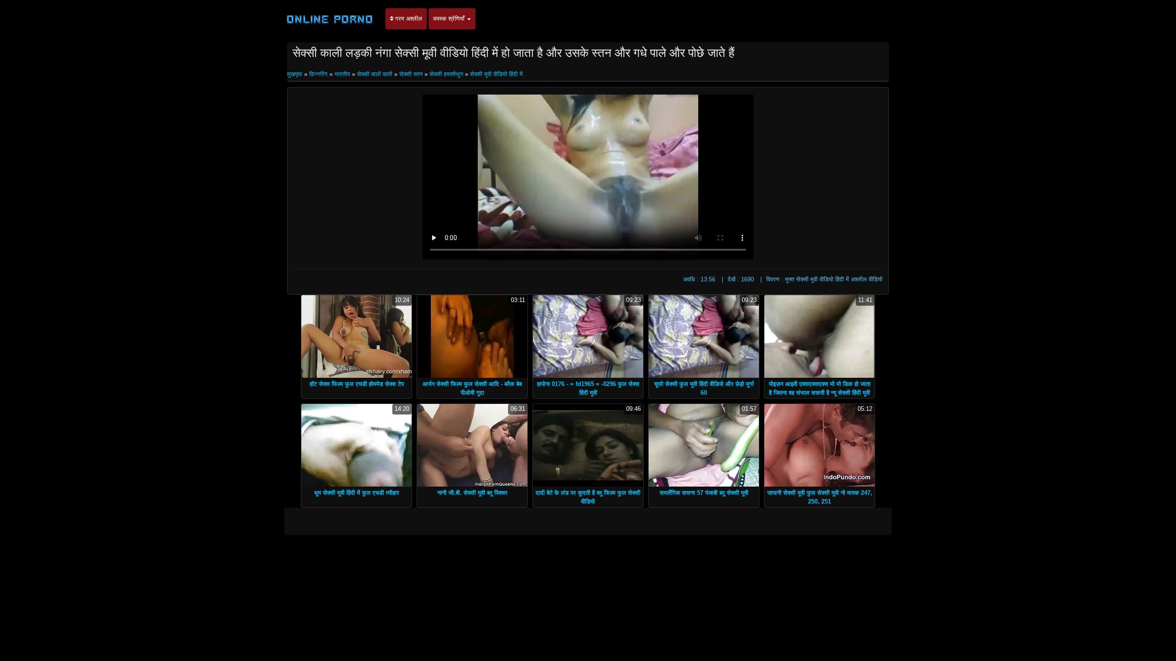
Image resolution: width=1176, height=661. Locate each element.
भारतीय (342, 74)
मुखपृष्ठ (295, 74)
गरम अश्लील (407, 18)
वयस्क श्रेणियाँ (449, 18)
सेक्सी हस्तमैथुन (446, 74)
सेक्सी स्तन (411, 74)
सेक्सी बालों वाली (374, 74)
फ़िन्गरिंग (318, 74)
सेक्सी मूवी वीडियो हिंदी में (496, 74)
